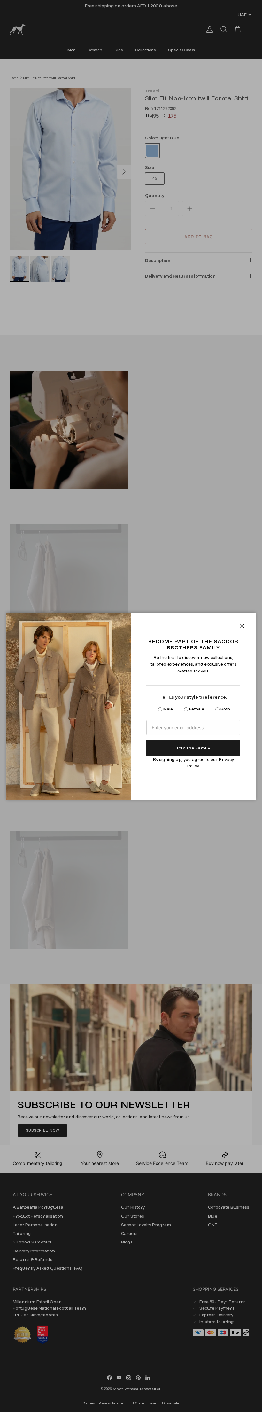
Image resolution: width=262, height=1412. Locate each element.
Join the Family (193, 748)
